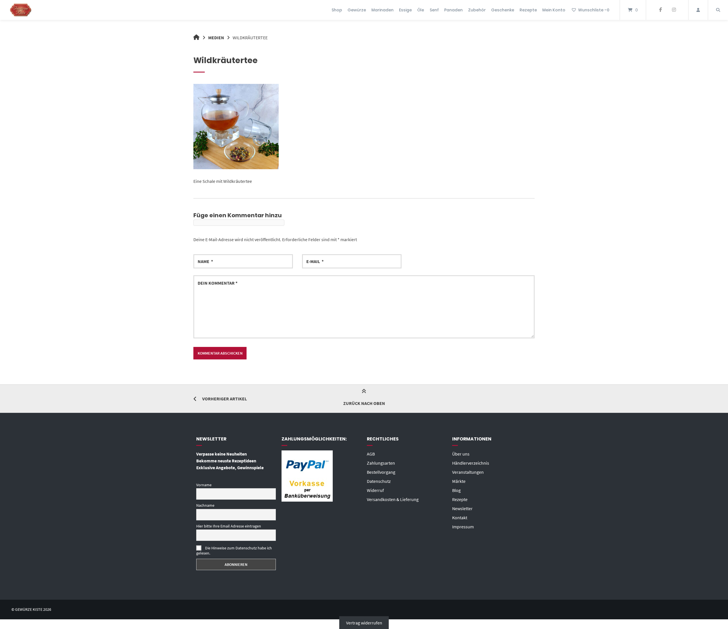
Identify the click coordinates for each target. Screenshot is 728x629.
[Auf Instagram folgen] (674, 10)
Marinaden (382, 10)
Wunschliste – (593, 10)
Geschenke (502, 10)
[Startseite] (20, 10)
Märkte (459, 481)
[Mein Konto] (698, 10)
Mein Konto (553, 10)
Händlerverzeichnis (470, 463)
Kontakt (459, 517)
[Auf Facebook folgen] (660, 10)
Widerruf (375, 490)
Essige (405, 10)
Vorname (204, 484)
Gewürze (357, 10)
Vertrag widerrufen (364, 623)
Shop (337, 10)
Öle (420, 10)
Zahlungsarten (381, 463)
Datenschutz (379, 481)
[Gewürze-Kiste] (196, 37)
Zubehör (477, 10)
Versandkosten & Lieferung (393, 499)
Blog (456, 490)
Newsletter (462, 508)
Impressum (463, 526)
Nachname (205, 505)
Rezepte (528, 10)
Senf (434, 10)
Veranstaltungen (468, 472)
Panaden (453, 10)
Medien (216, 37)
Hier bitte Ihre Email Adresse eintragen (228, 526)
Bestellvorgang (381, 472)
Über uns (461, 454)
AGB (371, 454)
